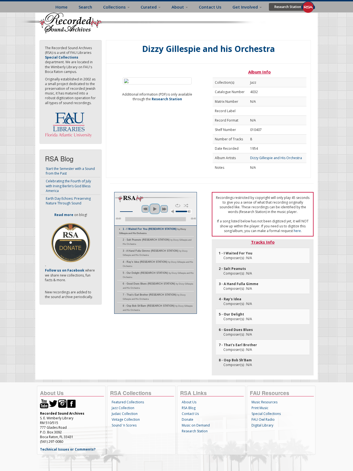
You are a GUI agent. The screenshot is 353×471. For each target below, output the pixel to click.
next (164, 209)
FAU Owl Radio (263, 419)
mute (173, 211)
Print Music (260, 408)
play (154, 208)
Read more (63, 214)
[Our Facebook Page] (71, 403)
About (178, 7)
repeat (177, 205)
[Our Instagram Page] (62, 403)
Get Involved (245, 7)
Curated (149, 7)
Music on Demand (196, 425)
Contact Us (210, 7)
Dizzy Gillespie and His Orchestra (276, 158)
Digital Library (262, 425)
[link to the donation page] (70, 242)
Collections (115, 7)
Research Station (287, 6)
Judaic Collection (125, 413)
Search (85, 7)
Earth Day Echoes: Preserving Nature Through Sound (68, 201)
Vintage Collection (126, 419)
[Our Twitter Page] (53, 403)
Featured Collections (128, 402)
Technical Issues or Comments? (67, 449)
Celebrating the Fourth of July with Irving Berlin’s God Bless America (68, 186)
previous (145, 209)
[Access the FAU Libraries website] (70, 122)
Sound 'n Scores (124, 425)
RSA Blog (189, 408)
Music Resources (264, 402)
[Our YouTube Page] (44, 403)
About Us (189, 402)
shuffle (186, 205)
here (297, 230)
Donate (187, 419)
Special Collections (266, 413)
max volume (189, 211)
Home (61, 7)
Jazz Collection (123, 408)
